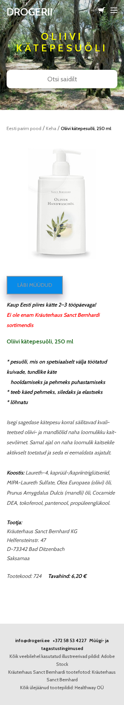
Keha (51, 128)
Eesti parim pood (24, 128)
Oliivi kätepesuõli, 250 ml (86, 128)
